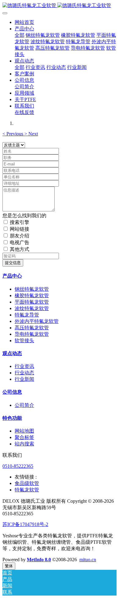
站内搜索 (24, 443)
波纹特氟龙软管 (32, 308)
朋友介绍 (19, 235)
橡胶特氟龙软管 (32, 295)
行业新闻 (24, 379)
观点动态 (12, 353)
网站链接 (19, 229)
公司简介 (24, 405)
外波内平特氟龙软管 (37, 321)
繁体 (9, 566)
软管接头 (24, 340)
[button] (13, 133)
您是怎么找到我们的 (24, 215)
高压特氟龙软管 (32, 327)
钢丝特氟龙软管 (32, 289)
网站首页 (24, 22)
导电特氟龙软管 (32, 334)
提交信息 (13, 262)
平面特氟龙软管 (32, 302)
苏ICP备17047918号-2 (25, 524)
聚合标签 (24, 437)
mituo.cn (87, 559)
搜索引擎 (19, 222)
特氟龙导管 (27, 314)
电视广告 (19, 242)
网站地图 (24, 430)
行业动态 (24, 372)
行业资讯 (24, 366)
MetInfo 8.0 (39, 559)
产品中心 (12, 275)
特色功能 (12, 418)
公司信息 (12, 392)
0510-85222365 (17, 466)
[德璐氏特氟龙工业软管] (59, 5)
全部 (19, 35)
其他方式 (19, 249)
